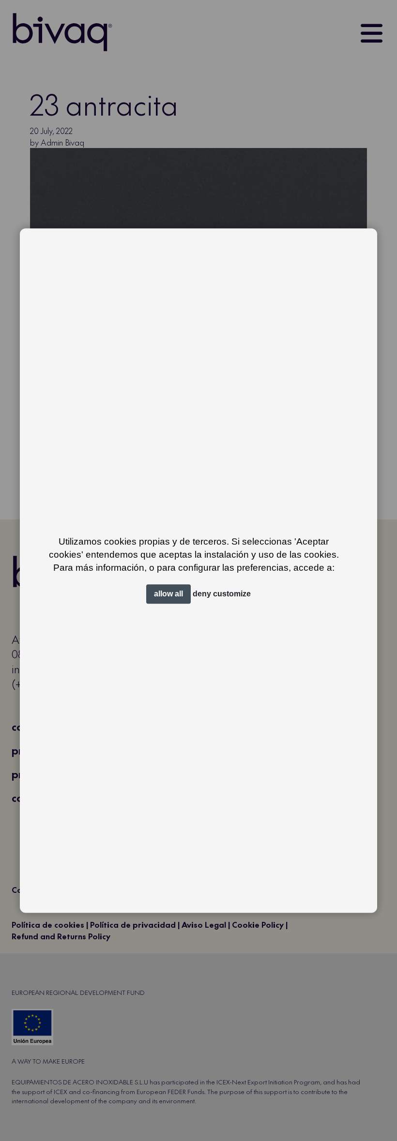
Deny (202, 594)
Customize (232, 594)
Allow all (168, 594)
